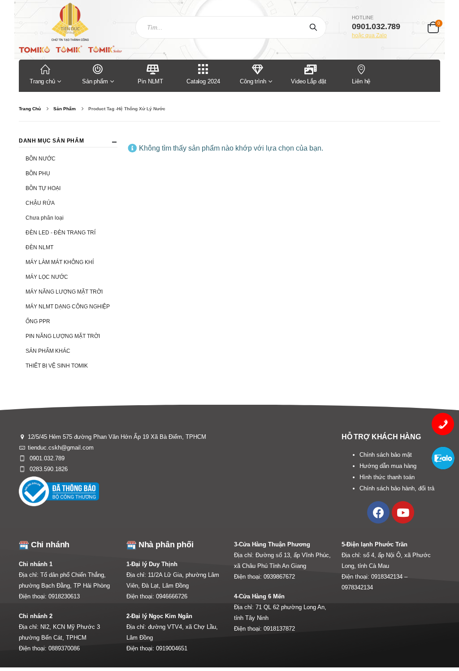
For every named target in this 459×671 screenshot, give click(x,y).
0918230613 (64, 596)
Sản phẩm (95, 81)
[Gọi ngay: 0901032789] (443, 424)
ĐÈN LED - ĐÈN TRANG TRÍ (60, 232)
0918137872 (279, 628)
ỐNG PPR (38, 321)
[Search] (315, 27)
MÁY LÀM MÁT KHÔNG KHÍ (60, 262)
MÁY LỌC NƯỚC (47, 277)
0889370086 (64, 648)
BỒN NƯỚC (41, 159)
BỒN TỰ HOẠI (43, 188)
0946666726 (171, 596)
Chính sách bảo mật (385, 454)
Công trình (253, 81)
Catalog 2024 (203, 81)
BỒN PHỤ (38, 173)
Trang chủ (42, 81)
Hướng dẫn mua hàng (387, 466)
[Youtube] (403, 512)
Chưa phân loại (45, 218)
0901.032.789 (46, 458)
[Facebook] (378, 512)
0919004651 (171, 648)
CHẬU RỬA (40, 203)
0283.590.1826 (48, 469)
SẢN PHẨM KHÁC (48, 351)
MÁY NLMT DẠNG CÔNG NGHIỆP (68, 306)
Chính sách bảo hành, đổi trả (396, 488)
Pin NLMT (150, 81)
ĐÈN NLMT (39, 247)
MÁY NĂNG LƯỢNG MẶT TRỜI (64, 292)
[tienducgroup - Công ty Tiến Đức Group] (70, 27)
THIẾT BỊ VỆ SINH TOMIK (57, 366)
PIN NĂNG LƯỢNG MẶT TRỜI (63, 336)
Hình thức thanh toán (387, 477)
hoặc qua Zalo (369, 35)
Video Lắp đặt (308, 81)
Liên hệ (361, 81)
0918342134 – (389, 576)
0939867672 (279, 576)
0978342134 (357, 587)
